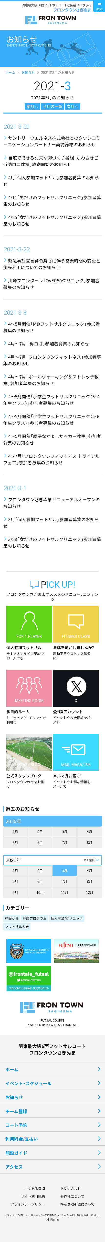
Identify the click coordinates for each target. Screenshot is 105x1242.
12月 (89, 892)
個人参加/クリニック (67, 918)
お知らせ (28, 72)
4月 (89, 831)
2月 (40, 831)
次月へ (72, 106)
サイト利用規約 (33, 1196)
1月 (15, 831)
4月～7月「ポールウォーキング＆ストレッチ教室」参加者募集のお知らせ (51, 379)
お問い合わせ (70, 1188)
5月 (15, 842)
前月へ (32, 106)
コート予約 (16, 1125)
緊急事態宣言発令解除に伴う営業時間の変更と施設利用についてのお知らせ (51, 263)
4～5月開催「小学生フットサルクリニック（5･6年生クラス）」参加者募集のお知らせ (51, 419)
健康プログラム (35, 918)
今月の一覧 (52, 106)
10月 (40, 892)
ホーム (10, 72)
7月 (64, 842)
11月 (64, 892)
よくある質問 (34, 1188)
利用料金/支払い (21, 1139)
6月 (40, 842)
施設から (12, 918)
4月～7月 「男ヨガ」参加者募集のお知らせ (48, 343)
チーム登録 (16, 1111)
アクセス (14, 1166)
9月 (15, 892)
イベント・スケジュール (28, 1083)
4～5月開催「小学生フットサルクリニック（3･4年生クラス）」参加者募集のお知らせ (51, 399)
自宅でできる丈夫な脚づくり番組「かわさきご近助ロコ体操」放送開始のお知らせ (50, 160)
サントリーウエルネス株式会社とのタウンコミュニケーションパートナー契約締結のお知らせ (51, 141)
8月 (89, 842)
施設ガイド (16, 1153)
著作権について (72, 1196)
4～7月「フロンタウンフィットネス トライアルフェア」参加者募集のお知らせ (51, 459)
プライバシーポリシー (28, 1204)
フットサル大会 (17, 926)
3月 (64, 831)
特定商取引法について (77, 1204)
